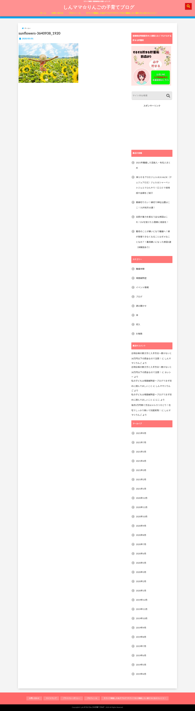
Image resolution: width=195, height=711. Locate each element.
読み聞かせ (141, 306)
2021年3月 (141, 470)
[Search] (168, 96)
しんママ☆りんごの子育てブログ (99, 7)
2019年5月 (141, 665)
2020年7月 (141, 544)
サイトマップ (51, 698)
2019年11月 (141, 609)
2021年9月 (141, 433)
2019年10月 (141, 618)
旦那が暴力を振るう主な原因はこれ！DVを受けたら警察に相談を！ (152, 219)
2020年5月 (141, 563)
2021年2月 (141, 480)
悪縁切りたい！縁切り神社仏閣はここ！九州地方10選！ (153, 205)
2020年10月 (141, 517)
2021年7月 (141, 442)
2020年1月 (141, 591)
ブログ (139, 297)
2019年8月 (141, 637)
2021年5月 (141, 452)
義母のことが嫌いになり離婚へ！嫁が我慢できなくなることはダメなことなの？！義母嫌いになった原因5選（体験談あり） (153, 239)
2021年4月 (141, 461)
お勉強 (139, 334)
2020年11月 (141, 507)
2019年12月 (141, 600)
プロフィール (75, 13)
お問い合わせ (57, 13)
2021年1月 (141, 489)
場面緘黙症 (141, 278)
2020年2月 (141, 581)
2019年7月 (141, 646)
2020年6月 (141, 554)
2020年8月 (141, 535)
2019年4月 (141, 674)
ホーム (43, 13)
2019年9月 (141, 628)
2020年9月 (141, 526)
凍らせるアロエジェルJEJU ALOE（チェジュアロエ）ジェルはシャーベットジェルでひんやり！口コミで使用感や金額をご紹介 (154, 185)
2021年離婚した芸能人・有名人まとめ (153, 165)
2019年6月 (141, 656)
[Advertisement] (151, 128)
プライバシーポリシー (71, 698)
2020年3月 (141, 572)
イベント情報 (142, 287)
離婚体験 (140, 269)
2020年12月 (141, 498)
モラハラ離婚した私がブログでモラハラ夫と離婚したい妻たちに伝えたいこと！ (122, 13)
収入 (138, 324)
